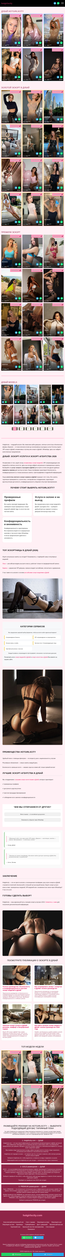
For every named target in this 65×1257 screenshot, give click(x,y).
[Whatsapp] (58, 3)
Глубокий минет (30, 1224)
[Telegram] (55, 3)
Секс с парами (30, 1222)
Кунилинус (19, 1224)
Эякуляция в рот (56, 1222)
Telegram (39, 1237)
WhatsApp (28, 1237)
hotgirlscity (6, 3)
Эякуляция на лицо (43, 1222)
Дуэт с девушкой (42, 1224)
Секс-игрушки (50, 1227)
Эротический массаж (56, 1224)
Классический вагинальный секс (13, 1222)
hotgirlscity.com (32, 1215)
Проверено (31, 1229)
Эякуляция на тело (8, 1224)
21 (50, 428)
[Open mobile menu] (62, 3)
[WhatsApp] (19, 43)
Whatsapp (18, 1254)
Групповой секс (15, 1227)
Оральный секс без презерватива (33, 1227)
